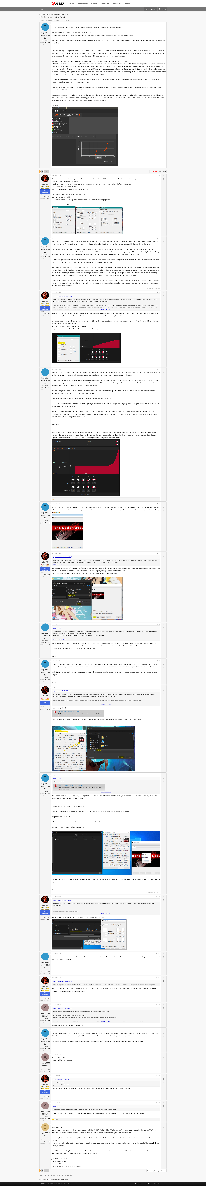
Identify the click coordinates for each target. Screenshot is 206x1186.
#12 (159, 896)
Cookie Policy (138, 1183)
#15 (159, 1004)
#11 (159, 775)
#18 (159, 1075)
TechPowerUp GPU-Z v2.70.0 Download (70, 711)
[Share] (163, 24)
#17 (159, 1054)
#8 (159, 624)
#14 (159, 977)
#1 (165, 24)
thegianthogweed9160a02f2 (48, 20)
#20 (159, 1124)
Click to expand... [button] (106, 309)
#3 (159, 238)
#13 (159, 953)
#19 (159, 1102)
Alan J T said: (56, 628)
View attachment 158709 (59, 639)
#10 (159, 687)
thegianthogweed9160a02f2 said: (62, 296)
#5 (159, 369)
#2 (159, 175)
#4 (159, 292)
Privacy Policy (148, 1183)
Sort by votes (162, 171)
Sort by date (153, 171)
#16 (159, 1030)
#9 (159, 660)
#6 (159, 503)
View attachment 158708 (59, 564)
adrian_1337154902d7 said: (60, 1079)
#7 (159, 553)
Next (46, 171)
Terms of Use (157, 1183)
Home (42, 9)
